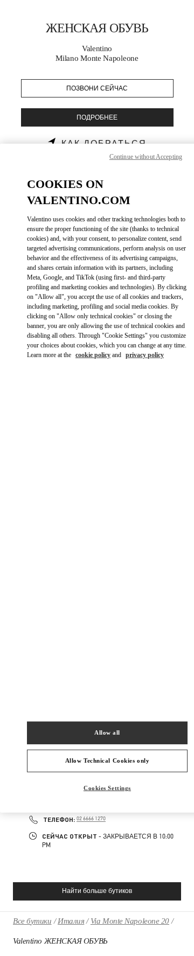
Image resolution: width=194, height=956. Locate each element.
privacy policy (145, 355)
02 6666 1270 (91, 818)
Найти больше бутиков (97, 891)
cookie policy (92, 355)
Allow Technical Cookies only (107, 760)
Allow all (107, 732)
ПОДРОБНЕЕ (97, 118)
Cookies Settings (107, 788)
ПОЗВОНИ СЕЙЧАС (97, 89)
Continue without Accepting (145, 156)
